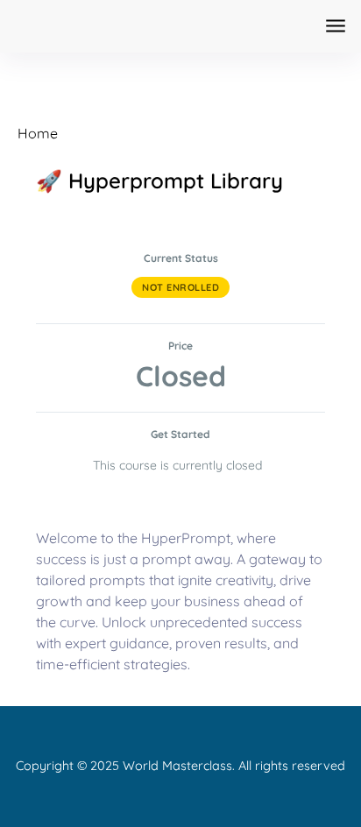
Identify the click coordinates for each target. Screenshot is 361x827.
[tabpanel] (180, 601)
